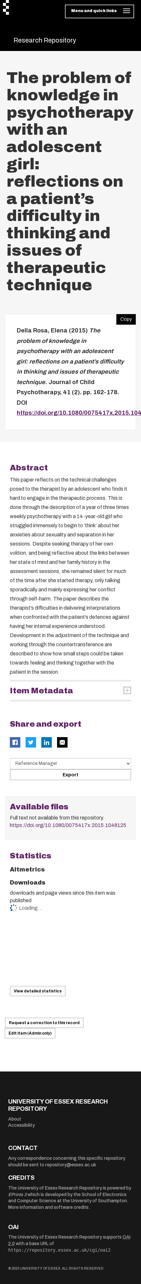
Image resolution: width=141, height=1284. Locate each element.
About (14, 1119)
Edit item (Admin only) (30, 1033)
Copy (124, 318)
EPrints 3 (17, 1194)
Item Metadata (41, 690)
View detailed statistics (38, 991)
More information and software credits (48, 1207)
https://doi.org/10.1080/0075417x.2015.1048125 (68, 825)
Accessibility (21, 1125)
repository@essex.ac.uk (70, 1164)
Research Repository (44, 40)
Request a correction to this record (44, 1023)
